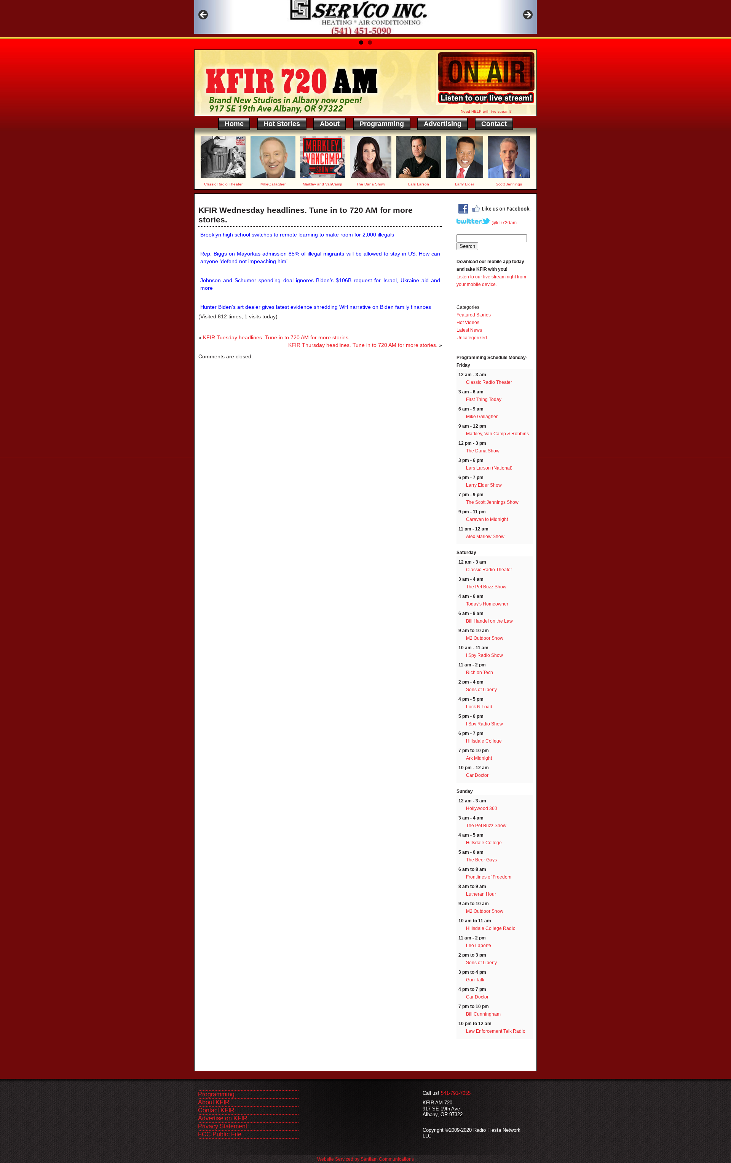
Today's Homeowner (487, 604)
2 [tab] (370, 42)
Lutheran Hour (481, 894)
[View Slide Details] (365, 17)
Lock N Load (479, 706)
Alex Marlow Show (485, 536)
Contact (494, 124)
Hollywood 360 (481, 808)
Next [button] (527, 15)
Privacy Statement (222, 1126)
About (330, 124)
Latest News (469, 330)
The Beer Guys (481, 860)
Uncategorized (471, 337)
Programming (381, 124)
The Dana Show (483, 451)
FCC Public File (219, 1134)
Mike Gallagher (482, 416)
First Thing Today (483, 399)
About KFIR (214, 1102)
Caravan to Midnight (487, 519)
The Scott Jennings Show (492, 502)
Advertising (442, 124)
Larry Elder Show (484, 485)
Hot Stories (281, 124)
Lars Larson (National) (489, 468)
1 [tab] (361, 42)
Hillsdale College (484, 741)
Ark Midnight (479, 758)
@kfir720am (503, 222)
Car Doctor (477, 775)
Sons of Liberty (481, 689)
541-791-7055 (456, 1093)
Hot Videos (467, 322)
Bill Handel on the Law (489, 621)
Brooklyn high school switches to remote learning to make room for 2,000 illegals (297, 235)
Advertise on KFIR (222, 1118)
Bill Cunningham (483, 1014)
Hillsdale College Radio (491, 928)
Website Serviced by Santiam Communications (365, 1159)
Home (234, 124)
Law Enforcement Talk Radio (495, 1031)
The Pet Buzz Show (486, 586)
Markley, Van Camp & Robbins (497, 433)
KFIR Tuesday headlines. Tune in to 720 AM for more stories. (276, 337)
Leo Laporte (478, 945)
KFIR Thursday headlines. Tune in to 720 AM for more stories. (362, 345)
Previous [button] (203, 15)
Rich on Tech (479, 672)
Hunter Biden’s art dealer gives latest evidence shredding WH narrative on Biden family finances (315, 307)
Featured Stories (473, 315)
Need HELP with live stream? (486, 111)
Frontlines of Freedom (488, 877)
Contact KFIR (216, 1110)
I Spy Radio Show (484, 655)
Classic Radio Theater (489, 382)
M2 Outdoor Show (484, 638)
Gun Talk (475, 979)
